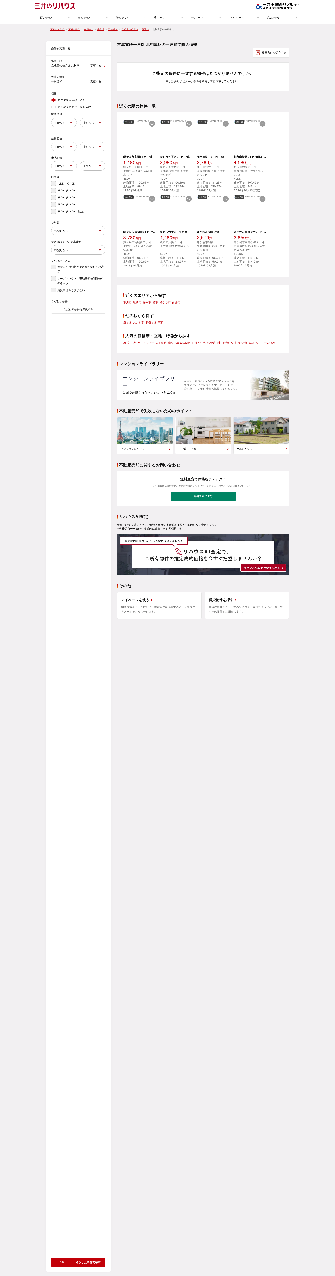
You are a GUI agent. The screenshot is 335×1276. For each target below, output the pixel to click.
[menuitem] (54, 18)
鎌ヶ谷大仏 (130, 322)
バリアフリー (146, 342)
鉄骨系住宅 (214, 342)
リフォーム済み (265, 342)
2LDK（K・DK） (67, 190)
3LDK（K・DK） (67, 197)
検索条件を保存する (274, 52)
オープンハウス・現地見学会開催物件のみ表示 (80, 281)
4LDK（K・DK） (67, 204)
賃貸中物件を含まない (71, 290)
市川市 (127, 302)
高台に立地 (229, 342)
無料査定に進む (203, 496)
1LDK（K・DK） (67, 183)
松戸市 (147, 302)
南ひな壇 (173, 342)
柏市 (155, 302)
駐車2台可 (186, 342)
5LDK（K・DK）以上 (70, 211)
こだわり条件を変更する (78, 309)
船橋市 (137, 302)
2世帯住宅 (129, 342)
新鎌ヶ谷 (151, 322)
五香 (160, 322)
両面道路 (161, 342)
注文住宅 (200, 342)
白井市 (176, 302)
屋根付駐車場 (246, 342)
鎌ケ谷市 (165, 302)
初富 (141, 322)
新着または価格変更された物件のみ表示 (80, 269)
